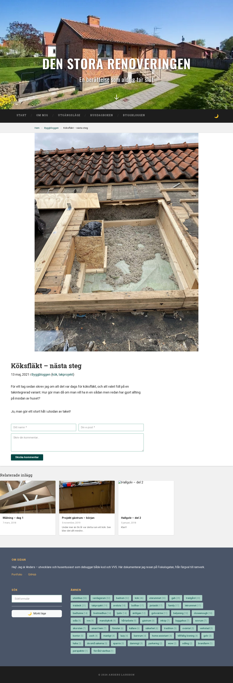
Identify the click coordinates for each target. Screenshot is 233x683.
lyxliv (122, 613)
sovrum (201, 620)
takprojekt (66, 374)
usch (93, 635)
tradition (170, 628)
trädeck (79, 605)
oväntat (188, 628)
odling (187, 643)
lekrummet (193, 605)
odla (77, 620)
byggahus (182, 620)
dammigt (136, 643)
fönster (117, 628)
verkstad (206, 628)
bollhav (137, 605)
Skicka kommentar (27, 457)
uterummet (157, 598)
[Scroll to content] (116, 100)
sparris (118, 643)
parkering (155, 643)
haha (77, 643)
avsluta (119, 605)
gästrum (148, 620)
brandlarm (205, 643)
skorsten (79, 628)
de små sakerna (97, 643)
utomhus (80, 598)
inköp (165, 620)
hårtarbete (129, 620)
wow (172, 643)
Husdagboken (101, 115)
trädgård (193, 598)
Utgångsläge (69, 115)
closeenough (203, 613)
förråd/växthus (103, 650)
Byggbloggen (134, 115)
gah (175, 598)
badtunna (80, 613)
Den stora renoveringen (116, 63)
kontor (78, 635)
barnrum (140, 635)
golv (208, 635)
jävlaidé (156, 605)
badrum (122, 598)
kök (54, 374)
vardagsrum (101, 598)
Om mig (42, 115)
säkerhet (151, 628)
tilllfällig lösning (188, 635)
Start (21, 115)
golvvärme (159, 613)
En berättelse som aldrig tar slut (116, 79)
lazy (124, 635)
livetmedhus (102, 613)
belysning (180, 613)
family (173, 605)
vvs (90, 620)
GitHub (32, 574)
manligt (109, 635)
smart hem (99, 628)
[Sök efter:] (37, 598)
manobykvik (108, 620)
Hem (37, 127)
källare (134, 628)
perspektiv (80, 650)
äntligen (139, 613)
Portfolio (17, 574)
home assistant (162, 635)
